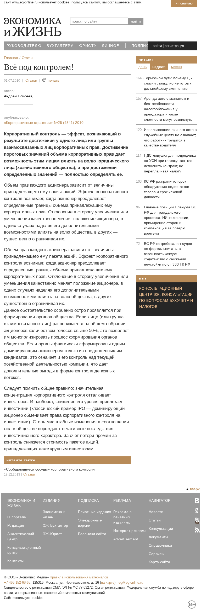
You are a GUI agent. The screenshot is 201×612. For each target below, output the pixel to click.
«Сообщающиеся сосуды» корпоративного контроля (49, 469)
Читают (146, 59)
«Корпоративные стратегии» (43, 122)
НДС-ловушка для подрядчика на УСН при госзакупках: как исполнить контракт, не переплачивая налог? (170, 163)
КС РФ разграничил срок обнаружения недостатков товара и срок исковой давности (166, 189)
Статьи (31, 80)
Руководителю (24, 46)
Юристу (88, 46)
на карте (107, 582)
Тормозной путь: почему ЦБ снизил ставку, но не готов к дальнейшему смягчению (168, 83)
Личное (110, 46)
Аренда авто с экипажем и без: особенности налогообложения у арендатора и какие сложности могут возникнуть (168, 109)
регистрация (174, 46)
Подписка (142, 46)
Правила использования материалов (79, 577)
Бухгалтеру (60, 46)
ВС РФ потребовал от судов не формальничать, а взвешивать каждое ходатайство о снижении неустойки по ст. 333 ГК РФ (168, 254)
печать (53, 80)
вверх (195, 489)
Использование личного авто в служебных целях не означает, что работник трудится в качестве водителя (170, 137)
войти (157, 46)
